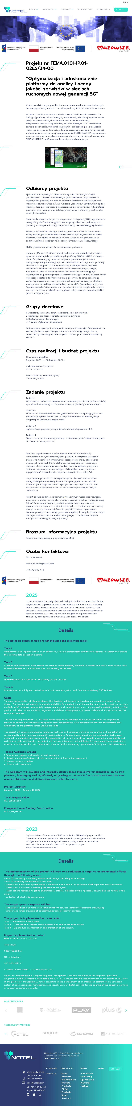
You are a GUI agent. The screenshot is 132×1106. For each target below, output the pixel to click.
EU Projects (103, 9)
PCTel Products (66, 1090)
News (101, 1068)
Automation (86, 1073)
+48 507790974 (35, 1078)
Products (48, 9)
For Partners (85, 9)
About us (51, 1073)
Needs (32, 9)
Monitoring (86, 1076)
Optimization (87, 1079)
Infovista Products (66, 1084)
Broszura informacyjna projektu (61, 531)
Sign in (125, 2)
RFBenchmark (68, 1079)
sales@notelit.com (35, 1082)
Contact (121, 9)
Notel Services (66, 1097)
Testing (84, 1085)
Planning (84, 1082)
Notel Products (66, 1075)
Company (66, 9)
